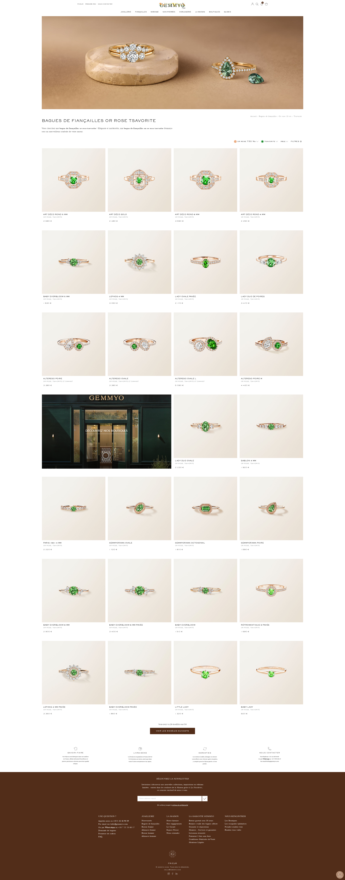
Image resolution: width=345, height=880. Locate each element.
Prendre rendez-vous (234, 827)
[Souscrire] (205, 798)
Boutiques (214, 12)
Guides (227, 12)
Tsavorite (298, 116)
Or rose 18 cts (285, 116)
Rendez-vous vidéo (233, 830)
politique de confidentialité (180, 805)
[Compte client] (252, 4)
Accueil (253, 116)
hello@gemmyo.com (272, 761)
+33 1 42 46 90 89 (274, 756)
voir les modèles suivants (172, 731)
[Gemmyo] (172, 7)
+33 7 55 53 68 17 (276, 759)
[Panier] (266, 4)
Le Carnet (171, 827)
